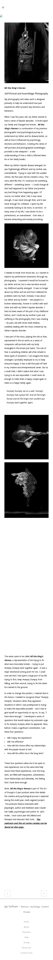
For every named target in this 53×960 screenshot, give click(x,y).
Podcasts (27, 932)
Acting (26, 943)
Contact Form (26, 953)
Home (26, 922)
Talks (26, 937)
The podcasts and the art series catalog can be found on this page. (25, 823)
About (26, 927)
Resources (26, 948)
